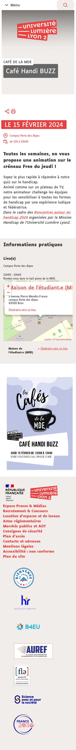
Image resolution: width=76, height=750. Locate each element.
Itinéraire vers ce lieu (22, 309)
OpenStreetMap (63, 339)
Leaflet (47, 339)
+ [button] (8, 286)
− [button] (8, 292)
